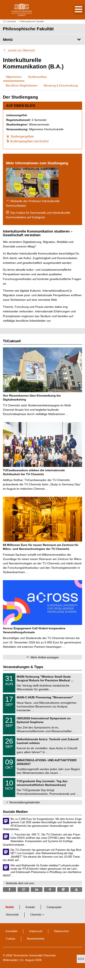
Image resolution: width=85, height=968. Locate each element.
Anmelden (12, 931)
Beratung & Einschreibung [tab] (61, 85)
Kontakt (30, 907)
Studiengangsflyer (22, 136)
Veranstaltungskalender (24, 802)
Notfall (10, 907)
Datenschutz (61, 931)
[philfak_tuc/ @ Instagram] (23, 889)
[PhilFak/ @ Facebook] (9, 889)
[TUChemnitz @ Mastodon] (63, 889)
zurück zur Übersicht (21, 50)
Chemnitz (36, 914)
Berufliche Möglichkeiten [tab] (22, 85)
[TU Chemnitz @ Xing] (50, 889)
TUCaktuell (12, 341)
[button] (74, 9)
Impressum (35, 931)
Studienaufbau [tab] (37, 76)
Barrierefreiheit (35, 938)
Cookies (10, 938)
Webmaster (10, 960)
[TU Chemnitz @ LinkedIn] (36, 889)
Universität (12, 914)
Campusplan (54, 907)
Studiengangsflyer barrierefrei (27, 141)
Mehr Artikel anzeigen (45, 657)
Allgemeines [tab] (14, 76)
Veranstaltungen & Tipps (23, 667)
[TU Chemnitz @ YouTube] (76, 889)
